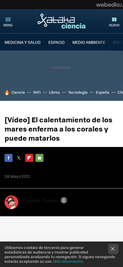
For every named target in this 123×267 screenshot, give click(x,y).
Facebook (9, 158)
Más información (68, 261)
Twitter (19, 158)
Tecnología (78, 92)
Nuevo (114, 25)
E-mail (39, 158)
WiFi (37, 92)
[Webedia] (109, 4)
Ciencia (18, 92)
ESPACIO (56, 42)
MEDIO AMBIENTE (88, 42)
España (102, 92)
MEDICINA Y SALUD (23, 42)
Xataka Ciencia (61, 21)
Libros (54, 92)
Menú (8, 25)
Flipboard (29, 158)
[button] (44, 200)
